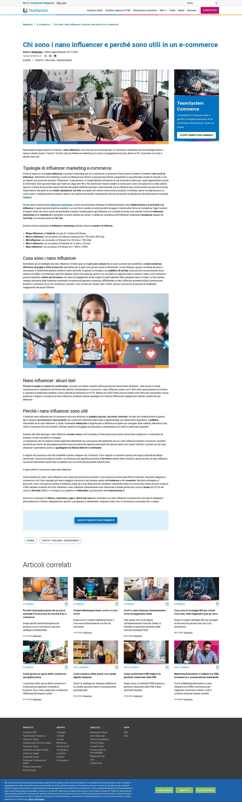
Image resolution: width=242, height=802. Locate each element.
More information (36, 799)
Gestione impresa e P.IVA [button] (117, 10)
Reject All (184, 790)
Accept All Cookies (205, 790)
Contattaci (210, 10)
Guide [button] (172, 10)
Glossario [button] (191, 10)
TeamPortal (96, 763)
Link (92, 759)
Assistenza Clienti (98, 732)
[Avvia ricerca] (216, 3)
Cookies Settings (164, 790)
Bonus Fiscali (29, 770)
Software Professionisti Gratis (34, 761)
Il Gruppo (61, 732)
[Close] (237, 790)
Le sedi (60, 739)
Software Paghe (31, 753)
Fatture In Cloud (31, 739)
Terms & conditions (99, 739)
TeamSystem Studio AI (34, 736)
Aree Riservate (97, 736)
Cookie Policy (97, 746)
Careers (60, 757)
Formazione (62, 760)
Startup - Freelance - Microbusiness (53, 60)
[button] (61, 3)
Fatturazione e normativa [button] (145, 10)
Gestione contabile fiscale (36, 750)
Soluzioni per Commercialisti (37, 743)
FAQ (126, 736)
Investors (61, 753)
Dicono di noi (63, 746)
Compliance (62, 750)
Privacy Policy (97, 743)
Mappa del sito (97, 756)
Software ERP (30, 732)
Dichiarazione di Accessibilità (98, 751)
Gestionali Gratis (31, 757)
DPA (126, 732)
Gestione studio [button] (95, 10)
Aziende (27, 60)
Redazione (37, 52)
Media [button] (181, 10)
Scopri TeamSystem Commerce (95, 520)
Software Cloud (30, 746)
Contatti (60, 736)
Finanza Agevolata (32, 766)
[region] (121, 790)
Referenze (62, 743)
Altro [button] (162, 10)
